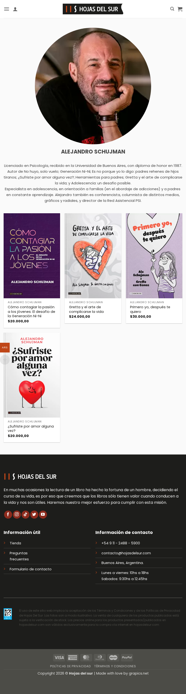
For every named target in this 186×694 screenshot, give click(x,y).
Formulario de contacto (31, 569)
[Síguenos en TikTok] (26, 515)
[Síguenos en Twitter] (34, 515)
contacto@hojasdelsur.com (126, 553)
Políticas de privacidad (70, 666)
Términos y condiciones (115, 666)
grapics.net (139, 673)
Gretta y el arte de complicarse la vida (86, 309)
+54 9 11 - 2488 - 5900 (120, 543)
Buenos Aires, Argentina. (122, 562)
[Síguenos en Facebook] (8, 515)
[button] (6, 9)
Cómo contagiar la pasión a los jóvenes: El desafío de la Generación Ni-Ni (31, 311)
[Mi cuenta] (15, 9)
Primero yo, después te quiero (150, 309)
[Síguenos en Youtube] (43, 515)
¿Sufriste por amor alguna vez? (31, 428)
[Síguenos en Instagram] (17, 515)
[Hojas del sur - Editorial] (93, 9)
